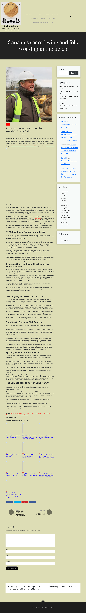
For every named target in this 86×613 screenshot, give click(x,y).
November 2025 (65, 212)
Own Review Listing (44, 14)
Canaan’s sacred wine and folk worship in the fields (24, 146)
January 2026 (64, 208)
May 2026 (63, 198)
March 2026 (64, 203)
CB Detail (30, 10)
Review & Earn (11, 26)
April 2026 (63, 200)
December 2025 (65, 210)
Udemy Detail (51, 18)
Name (7, 549)
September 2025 (65, 217)
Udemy (43, 18)
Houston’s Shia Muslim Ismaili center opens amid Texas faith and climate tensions (20, 514)
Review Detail (34, 18)
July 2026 (63, 193)
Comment (8, 533)
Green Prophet (50, 146)
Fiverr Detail (54, 10)
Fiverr (46, 10)
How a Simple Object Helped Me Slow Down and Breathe (40, 514)
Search (61, 69)
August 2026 (64, 191)
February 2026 (65, 205)
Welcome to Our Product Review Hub (43, 22)
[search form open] (70, 16)
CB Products (39, 10)
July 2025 (63, 220)
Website (8, 561)
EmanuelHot (65, 168)
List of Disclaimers (31, 14)
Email (7, 555)
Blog (8, 124)
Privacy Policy (56, 14)
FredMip (64, 121)
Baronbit (64, 158)
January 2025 (64, 222)
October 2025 (64, 215)
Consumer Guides (66, 240)
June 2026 (63, 196)
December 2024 (65, 224)
